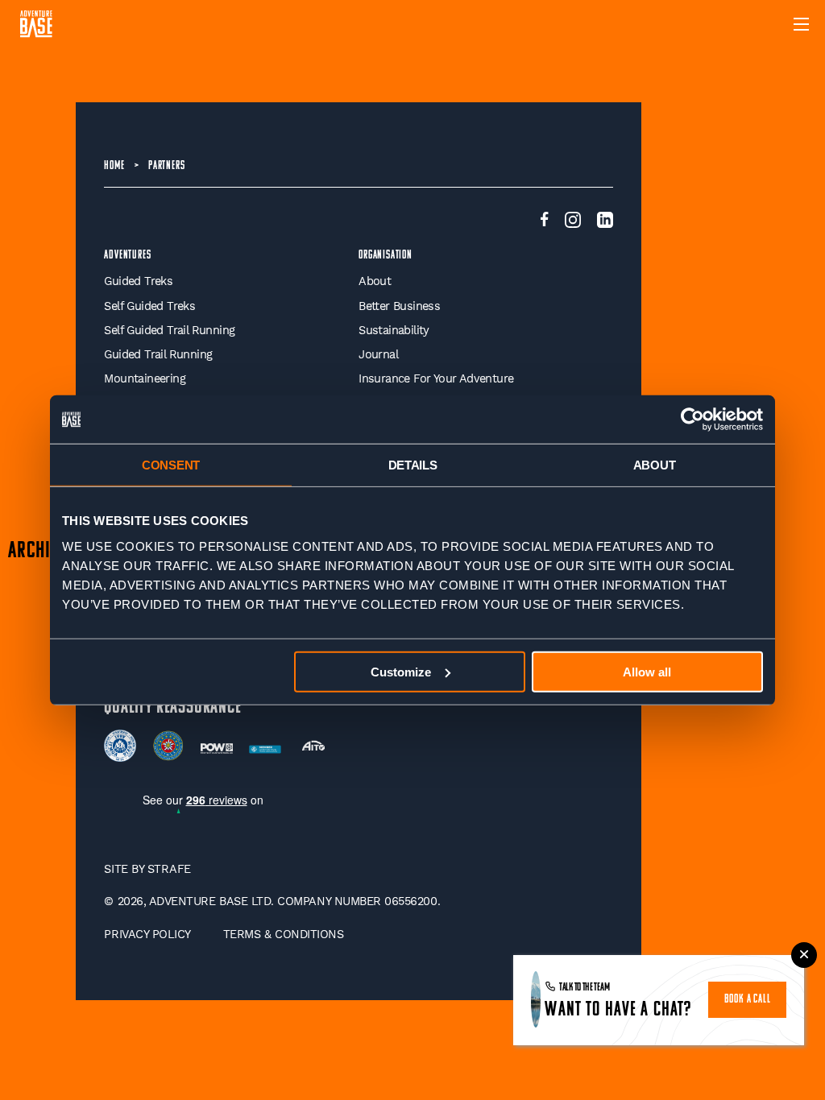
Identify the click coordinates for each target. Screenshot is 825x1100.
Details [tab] (412, 465)
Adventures (127, 256)
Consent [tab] (171, 465)
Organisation (385, 256)
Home (114, 166)
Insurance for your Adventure (436, 379)
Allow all (647, 671)
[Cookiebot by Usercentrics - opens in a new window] (692, 419)
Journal (378, 355)
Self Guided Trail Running (169, 330)
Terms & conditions (283, 934)
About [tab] (654, 465)
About (375, 281)
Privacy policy (147, 934)
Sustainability (394, 330)
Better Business (399, 306)
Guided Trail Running (158, 355)
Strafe (169, 869)
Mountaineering (144, 379)
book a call (747, 1000)
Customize (401, 671)
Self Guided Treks (149, 306)
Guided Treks (138, 281)
